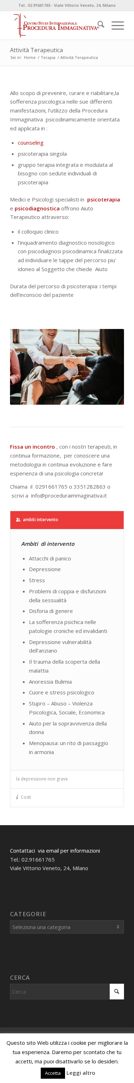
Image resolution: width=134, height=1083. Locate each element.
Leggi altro (80, 1072)
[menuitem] (97, 25)
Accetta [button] (53, 1073)
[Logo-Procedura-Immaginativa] (55, 25)
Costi (26, 797)
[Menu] (114, 25)
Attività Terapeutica (36, 50)
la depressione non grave (42, 779)
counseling (31, 142)
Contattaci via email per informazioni (55, 850)
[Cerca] (97, 25)
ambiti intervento (40, 519)
